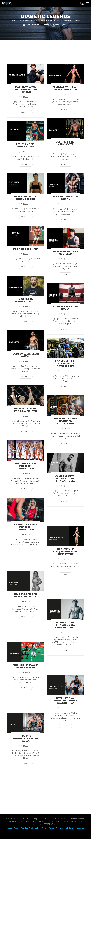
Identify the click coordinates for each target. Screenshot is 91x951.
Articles (24, 828)
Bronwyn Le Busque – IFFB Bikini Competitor (65, 551)
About (17, 828)
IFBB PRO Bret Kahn (26, 249)
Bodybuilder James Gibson (65, 197)
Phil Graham (25, 97)
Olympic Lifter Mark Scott (65, 143)
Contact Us (79, 828)
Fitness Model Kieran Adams (25, 145)
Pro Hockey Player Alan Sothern (26, 666)
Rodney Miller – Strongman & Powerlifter (65, 363)
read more (25, 112)
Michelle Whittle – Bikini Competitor (65, 88)
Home (9, 828)
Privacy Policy (48, 828)
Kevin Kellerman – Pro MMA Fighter (26, 409)
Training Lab (35, 828)
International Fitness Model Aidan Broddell (65, 625)
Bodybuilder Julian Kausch (26, 355)
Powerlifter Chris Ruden (65, 307)
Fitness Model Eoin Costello (65, 252)
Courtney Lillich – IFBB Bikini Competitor (25, 466)
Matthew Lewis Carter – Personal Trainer (25, 89)
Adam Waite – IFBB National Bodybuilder (65, 421)
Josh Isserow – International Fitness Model (65, 478)
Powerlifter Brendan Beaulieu (26, 300)
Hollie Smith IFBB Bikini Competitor (26, 595)
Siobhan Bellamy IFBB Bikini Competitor (25, 527)
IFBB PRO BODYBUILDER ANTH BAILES (25, 738)
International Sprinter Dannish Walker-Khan (65, 700)
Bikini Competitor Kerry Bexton (26, 197)
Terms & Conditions (64, 828)
